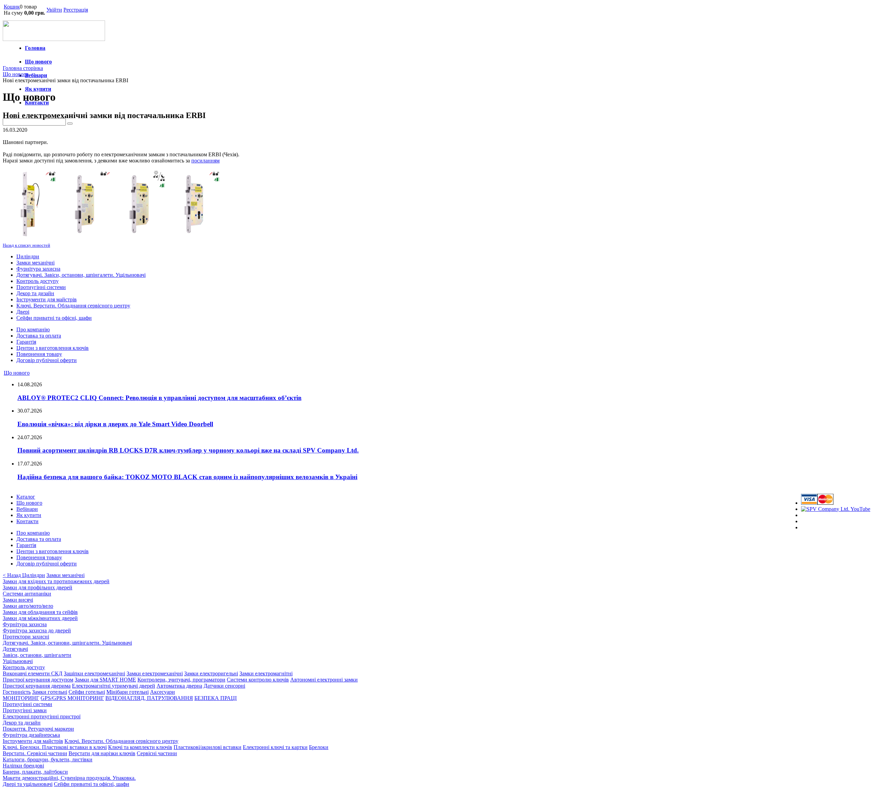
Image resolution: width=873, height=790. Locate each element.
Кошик (12, 7)
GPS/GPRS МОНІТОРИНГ (72, 698)
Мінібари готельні (127, 692)
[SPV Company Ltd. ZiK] (835, 509)
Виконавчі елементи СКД (32, 673)
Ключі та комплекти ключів (140, 747)
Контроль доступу (37, 281)
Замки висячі (18, 600)
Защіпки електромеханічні (94, 673)
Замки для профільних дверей (37, 587)
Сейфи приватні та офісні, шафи (54, 318)
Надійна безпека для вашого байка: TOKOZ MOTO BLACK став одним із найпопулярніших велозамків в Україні (187, 476)
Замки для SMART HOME (105, 680)
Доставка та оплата (38, 336)
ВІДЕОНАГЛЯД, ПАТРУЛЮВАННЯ (149, 698)
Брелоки (318, 747)
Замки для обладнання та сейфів (40, 612)
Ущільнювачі (18, 661)
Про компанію (33, 329)
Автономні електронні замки (324, 680)
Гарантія (26, 342)
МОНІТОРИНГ (21, 698)
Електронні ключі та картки (275, 747)
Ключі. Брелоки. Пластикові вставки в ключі (55, 747)
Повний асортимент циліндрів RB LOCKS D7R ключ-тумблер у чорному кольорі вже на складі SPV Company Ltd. (188, 450)
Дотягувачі (15, 649)
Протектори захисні (26, 637)
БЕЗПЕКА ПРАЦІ (215, 698)
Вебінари (36, 75)
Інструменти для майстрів (46, 299)
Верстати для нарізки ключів (102, 753)
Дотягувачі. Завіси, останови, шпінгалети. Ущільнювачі (81, 275)
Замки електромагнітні (266, 673)
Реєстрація (75, 10)
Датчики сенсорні (224, 686)
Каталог (25, 497)
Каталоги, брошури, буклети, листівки (47, 759)
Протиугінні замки (25, 710)
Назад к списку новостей (26, 245)
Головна (35, 48)
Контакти (27, 521)
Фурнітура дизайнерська (31, 735)
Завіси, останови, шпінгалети (37, 655)
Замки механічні (35, 262)
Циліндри (27, 256)
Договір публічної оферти (46, 360)
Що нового (38, 61)
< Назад (12, 575)
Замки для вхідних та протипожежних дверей (56, 581)
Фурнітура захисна (38, 269)
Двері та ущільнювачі (28, 784)
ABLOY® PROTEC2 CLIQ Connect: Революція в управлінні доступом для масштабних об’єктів (159, 397)
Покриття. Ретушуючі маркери (38, 729)
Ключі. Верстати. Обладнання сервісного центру (73, 305)
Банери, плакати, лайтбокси (35, 772)
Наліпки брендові (23, 766)
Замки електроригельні (211, 673)
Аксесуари (162, 692)
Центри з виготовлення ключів (52, 348)
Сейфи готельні (87, 692)
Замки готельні (49, 692)
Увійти (54, 10)
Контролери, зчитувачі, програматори (181, 680)
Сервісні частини (157, 753)
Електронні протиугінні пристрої (41, 716)
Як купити (38, 89)
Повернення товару (39, 354)
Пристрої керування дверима (37, 686)
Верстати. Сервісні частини (35, 753)
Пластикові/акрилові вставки (207, 747)
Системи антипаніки (27, 594)
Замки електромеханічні (155, 673)
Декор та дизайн (35, 293)
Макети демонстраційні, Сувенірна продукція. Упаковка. (69, 778)
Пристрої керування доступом (38, 680)
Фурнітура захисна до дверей (37, 630)
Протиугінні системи (41, 287)
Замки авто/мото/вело (28, 606)
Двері (22, 312)
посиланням (205, 160)
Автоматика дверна (179, 686)
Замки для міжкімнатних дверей (40, 618)
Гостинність (17, 692)
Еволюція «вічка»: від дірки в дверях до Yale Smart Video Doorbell (115, 424)
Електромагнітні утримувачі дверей (113, 686)
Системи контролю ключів (258, 680)
